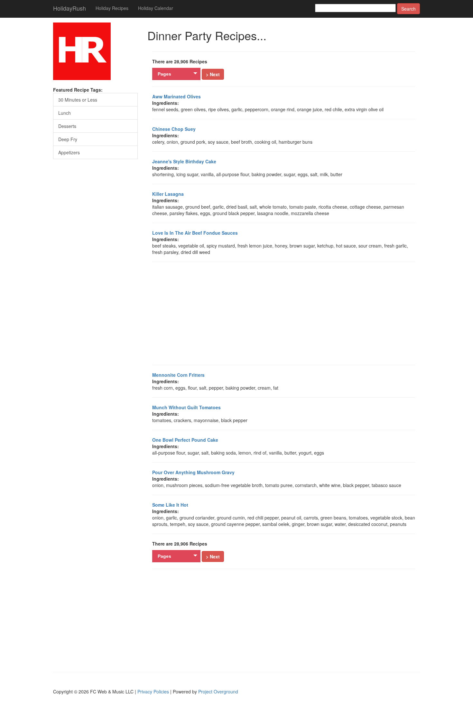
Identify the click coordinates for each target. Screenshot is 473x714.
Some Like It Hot (170, 505)
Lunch (64, 113)
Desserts (67, 126)
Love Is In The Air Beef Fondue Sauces (195, 233)
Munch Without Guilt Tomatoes (186, 407)
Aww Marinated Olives (176, 96)
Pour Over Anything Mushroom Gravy (193, 472)
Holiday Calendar (155, 8)
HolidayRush (69, 8)
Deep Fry (67, 139)
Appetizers (69, 152)
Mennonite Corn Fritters (178, 375)
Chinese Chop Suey (174, 129)
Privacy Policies (153, 691)
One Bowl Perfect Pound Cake (185, 440)
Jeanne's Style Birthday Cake (184, 161)
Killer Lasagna (168, 194)
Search (408, 8)
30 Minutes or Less (77, 99)
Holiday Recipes (112, 8)
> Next (213, 74)
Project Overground (218, 691)
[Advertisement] (289, 313)
